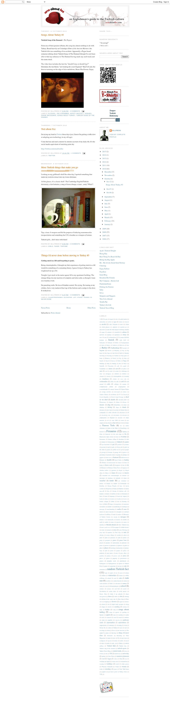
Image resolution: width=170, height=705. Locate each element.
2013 (104, 158)
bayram (102, 350)
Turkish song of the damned (107, 648)
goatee (108, 450)
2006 (104, 239)
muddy (125, 519)
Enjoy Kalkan (104, 268)
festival (102, 431)
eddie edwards (112, 412)
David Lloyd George (117, 397)
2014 (104, 155)
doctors (102, 405)
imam (113, 473)
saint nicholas (103, 583)
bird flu (114, 353)
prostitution (123, 558)
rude (120, 578)
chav (101, 374)
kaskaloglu (123, 483)
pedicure (124, 543)
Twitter (59, 134)
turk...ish (114, 643)
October (108, 178)
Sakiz (111, 583)
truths (107, 643)
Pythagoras (103, 563)
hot (123, 465)
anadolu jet (123, 327)
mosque (123, 517)
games (127, 442)
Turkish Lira (122, 646)
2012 (104, 162)
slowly (110, 607)
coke (117, 381)
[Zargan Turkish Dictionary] (105, 112)
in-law (120, 473)
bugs (124, 361)
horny (101, 465)
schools (102, 589)
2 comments (75, 244)
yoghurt (104, 672)
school (123, 586)
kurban (114, 494)
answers (102, 335)
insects (127, 473)
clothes (115, 379)
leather (119, 499)
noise (103, 530)
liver (101, 504)
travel (127, 641)
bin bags (107, 353)
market (110, 507)
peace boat (122, 540)
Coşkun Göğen (125, 389)
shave (110, 596)
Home (69, 308)
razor (121, 573)
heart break (118, 460)
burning (114, 363)
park (119, 538)
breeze (113, 361)
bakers (108, 345)
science (109, 589)
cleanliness (105, 379)
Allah (127, 324)
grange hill (118, 452)
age (115, 322)
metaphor (119, 512)
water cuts (115, 661)
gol (122, 450)
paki (101, 538)
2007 (104, 235)
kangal (108, 483)
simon (103, 604)
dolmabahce (117, 405)
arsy (105, 337)
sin (108, 604)
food (117, 437)
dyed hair (109, 410)
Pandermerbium (105, 284)
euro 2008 (115, 420)
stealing (120, 615)
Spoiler (102, 615)
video (115, 659)
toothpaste (102, 641)
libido (112, 501)
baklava (115, 345)
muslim (102, 525)
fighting (124, 431)
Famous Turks (108, 425)
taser (56, 246)
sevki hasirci (122, 591)
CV (120, 394)
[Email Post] (83, 111)
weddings (109, 664)
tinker (109, 638)
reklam (104, 575)
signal (121, 602)
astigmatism (112, 337)
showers (114, 602)
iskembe (118, 478)
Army (124, 335)
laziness (112, 499)
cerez (110, 371)
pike (101, 548)
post (117, 553)
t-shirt (109, 628)
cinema (102, 376)
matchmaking (110, 509)
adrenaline (102, 322)
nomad (109, 530)
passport (107, 540)
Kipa (114, 488)
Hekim (104, 463)
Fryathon (103, 272)
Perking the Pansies (107, 287)
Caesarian (110, 366)
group (118, 455)
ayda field (123, 340)
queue (106, 566)
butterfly (102, 366)
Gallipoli (119, 442)
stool (115, 617)
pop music (110, 553)
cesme (117, 371)
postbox (102, 556)
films (101, 434)
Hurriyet (103, 468)
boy (120, 358)
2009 (104, 228)
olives (125, 535)
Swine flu (102, 628)
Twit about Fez (48, 129)
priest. (101, 558)
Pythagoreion (112, 563)
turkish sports (122, 648)
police (125, 551)
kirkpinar (120, 488)
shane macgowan (48, 115)
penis (101, 545)
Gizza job (119, 447)
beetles (110, 350)
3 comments (75, 111)
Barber (104, 347)
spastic (117, 612)
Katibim (102, 486)
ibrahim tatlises (104, 470)
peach (101, 543)
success (117, 620)
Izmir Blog (103, 275)
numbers (110, 532)
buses (125, 363)
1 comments (76, 153)
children (124, 374)
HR (128, 465)
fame (127, 423)
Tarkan (115, 628)
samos (125, 583)
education (122, 412)
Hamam (102, 460)
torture (64, 246)
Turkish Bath (111, 646)
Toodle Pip (103, 302)
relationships (112, 575)
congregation (122, 387)
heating (126, 460)
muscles (118, 522)
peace (114, 540)
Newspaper (115, 527)
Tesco (113, 630)
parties (125, 538)
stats (114, 615)
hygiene (125, 468)
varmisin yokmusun (122, 656)
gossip (103, 452)
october (119, 535)
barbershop (115, 348)
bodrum (116, 356)
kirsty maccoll (77, 113)
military (108, 514)
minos (119, 514)
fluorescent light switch (106, 437)
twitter (51, 155)
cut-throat (113, 394)
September (108, 197)
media (119, 509)
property (115, 558)
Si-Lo (102, 293)
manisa (103, 507)
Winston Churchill (107, 666)
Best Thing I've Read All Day (110, 256)
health (109, 460)
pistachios (120, 548)
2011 (104, 165)
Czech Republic (104, 397)
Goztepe (109, 452)
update (104, 656)
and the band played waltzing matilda (118, 329)
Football (123, 437)
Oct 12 (109, 181)
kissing (114, 491)
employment (103, 418)
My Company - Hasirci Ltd (109, 281)
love (106, 504)
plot (106, 551)
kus (119, 494)
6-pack (111, 319)
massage (102, 509)
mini (114, 514)
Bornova (107, 358)
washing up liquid (105, 661)
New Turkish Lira (124, 525)
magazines (118, 504)
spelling (124, 612)
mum (112, 522)
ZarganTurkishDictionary (114, 113)
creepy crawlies (106, 392)
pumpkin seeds (111, 561)
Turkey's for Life (105, 305)
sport (108, 615)
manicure (126, 504)
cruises (125, 392)
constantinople (104, 389)
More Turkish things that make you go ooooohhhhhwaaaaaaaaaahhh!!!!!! (59, 169)
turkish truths (117, 651)
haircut (115, 457)
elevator (68, 297)
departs (111, 402)
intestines (102, 478)
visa (120, 659)
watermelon (123, 661)
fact (114, 423)
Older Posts (92, 308)
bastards (124, 348)
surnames (111, 625)
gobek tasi (116, 450)
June (106, 207)
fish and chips (117, 434)
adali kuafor (123, 319)
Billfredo (116, 130)
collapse (116, 384)
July (106, 203)
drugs (117, 407)
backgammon (125, 343)
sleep (127, 604)
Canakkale (103, 369)
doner (125, 405)
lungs (111, 504)
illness (107, 473)
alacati (127, 322)
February (108, 221)
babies (117, 343)
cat (106, 371)
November (108, 175)
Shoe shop (121, 599)
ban (128, 345)
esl (108, 420)
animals (109, 332)
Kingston (108, 488)
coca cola (123, 379)
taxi (126, 628)
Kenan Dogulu (112, 486)
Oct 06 (109, 192)
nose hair (102, 532)
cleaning (126, 376)
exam (122, 420)
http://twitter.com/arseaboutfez (52, 149)
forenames (102, 439)
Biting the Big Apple (107, 259)
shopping (106, 602)
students (126, 617)
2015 (104, 151)
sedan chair (112, 591)
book (101, 358)
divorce (124, 402)
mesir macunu (110, 512)
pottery (109, 556)
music (125, 522)
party (101, 540)
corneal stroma (114, 389)
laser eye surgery (122, 496)
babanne (110, 343)
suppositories (103, 625)
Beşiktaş (116, 350)
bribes (119, 361)
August (107, 200)
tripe (102, 643)
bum (108, 363)
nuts (125, 532)
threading (119, 635)
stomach (109, 617)
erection (120, 418)
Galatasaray (111, 442)
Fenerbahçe (123, 428)
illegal (120, 470)
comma (124, 384)
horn (125, 463)
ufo (106, 654)
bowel (114, 358)
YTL (101, 674)
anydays (109, 335)
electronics (116, 415)
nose (114, 530)
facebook (108, 423)
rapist (111, 573)
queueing (112, 566)
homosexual (112, 463)
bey (123, 350)
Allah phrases (106, 327)
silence (127, 602)
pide (126, 545)
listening (124, 501)
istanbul (102, 480)
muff (101, 522)
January (107, 224)
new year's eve (105, 527)
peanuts (108, 543)
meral (101, 512)
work (101, 669)
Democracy (103, 402)
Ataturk (111, 339)
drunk (124, 407)
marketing (117, 507)
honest (120, 463)
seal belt (117, 589)
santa (101, 586)
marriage (124, 507)
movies (118, 519)
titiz (114, 638)
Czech (125, 394)
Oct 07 (109, 189)
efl (128, 412)
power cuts (117, 556)
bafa (103, 345)
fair (119, 423)
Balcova (122, 345)
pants (106, 538)
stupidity (110, 620)
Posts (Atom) (55, 313)
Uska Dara (111, 656)
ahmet (120, 322)
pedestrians (116, 543)
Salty (101, 290)
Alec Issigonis (113, 324)
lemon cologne (104, 501)
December (108, 172)
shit (121, 596)
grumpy (125, 455)
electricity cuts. (106, 415)
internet (124, 475)
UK (111, 654)
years (115, 669)
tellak (108, 630)
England (112, 418)
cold (122, 381)
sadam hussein (117, 581)
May (106, 210)
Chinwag (103, 265)
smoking (117, 607)
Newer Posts (45, 308)
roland (109, 578)
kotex (107, 494)
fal (123, 423)
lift (74, 297)
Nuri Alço (118, 532)
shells (116, 596)
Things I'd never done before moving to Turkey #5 (65, 255)
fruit (128, 439)
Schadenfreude (114, 586)
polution (102, 553)
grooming (102, 455)
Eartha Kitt (124, 410)
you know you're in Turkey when (117, 672)
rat (116, 573)
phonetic (113, 545)
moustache (111, 519)
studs (103, 620)
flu (125, 434)
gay (113, 444)
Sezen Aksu (103, 594)
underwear (117, 654)
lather (106, 499)
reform (127, 573)
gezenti (103, 447)
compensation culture (106, 387)
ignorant (113, 470)
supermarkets (111, 622)
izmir (111, 480)
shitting (127, 596)
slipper (103, 607)
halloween (124, 457)
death (113, 399)
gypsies (102, 457)
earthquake (103, 412)
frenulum (121, 439)
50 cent (105, 319)
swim (125, 625)
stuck (79, 297)
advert (109, 322)
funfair (103, 442)
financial (107, 434)
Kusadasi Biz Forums (107, 277)
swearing (119, 625)
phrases (120, 545)
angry (103, 332)
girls (50, 246)
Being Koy (103, 253)
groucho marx (111, 455)
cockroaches (103, 381)
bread (107, 361)
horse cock (108, 465)
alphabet (115, 327)
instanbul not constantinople (110, 475)
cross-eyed (117, 392)
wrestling (108, 669)
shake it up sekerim (116, 594)
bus (120, 363)
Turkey (121, 643)
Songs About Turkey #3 (52, 34)
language (112, 496)
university (126, 654)
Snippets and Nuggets (107, 296)
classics (108, 376)
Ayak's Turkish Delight (108, 250)
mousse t (102, 519)
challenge (124, 371)
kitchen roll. (123, 491)
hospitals (117, 465)
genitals (119, 444)
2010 (104, 169)
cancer (110, 369)
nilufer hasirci (125, 527)
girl (109, 447)
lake (101, 496)
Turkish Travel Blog (107, 308)
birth (120, 353)
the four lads (121, 630)
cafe (118, 366)
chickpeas (108, 374)
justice (101, 483)
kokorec (102, 494)
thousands (110, 635)
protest (101, 561)
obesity (102, 535)
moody (115, 517)
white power (125, 664)
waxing (102, 664)
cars (101, 371)
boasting (109, 356)
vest (103, 659)
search (124, 589)
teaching (102, 630)
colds (108, 384)
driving (110, 407)
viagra (109, 659)
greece (125, 452)
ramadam (102, 569)
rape (106, 573)
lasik (101, 499)
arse (101, 337)
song (114, 609)
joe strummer (63, 113)
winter (117, 666)
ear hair (116, 410)
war (126, 659)
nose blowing (123, 530)
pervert (107, 545)
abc (117, 319)
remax (121, 575)
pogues (88, 113)
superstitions (122, 622)
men (125, 509)
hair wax (108, 457)
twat (125, 651)
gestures (126, 444)
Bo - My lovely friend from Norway (112, 263)
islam (125, 478)
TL (118, 638)
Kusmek (124, 494)
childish (116, 374)
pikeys (106, 548)
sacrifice (108, 581)
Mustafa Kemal (111, 525)
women (124, 666)
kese (121, 486)
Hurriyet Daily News (114, 468)
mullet (106, 522)
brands (101, 361)
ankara (124, 332)
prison (108, 558)
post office (124, 553)
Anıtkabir (117, 332)
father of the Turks (112, 428)
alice (121, 324)
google (127, 450)
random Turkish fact (118, 569)
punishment (123, 561)
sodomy (125, 607)
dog (109, 404)
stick (103, 617)
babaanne (102, 343)
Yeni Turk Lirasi (124, 669)
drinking (102, 407)
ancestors (102, 329)
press (124, 556)
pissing (113, 548)
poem (111, 551)
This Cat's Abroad (106, 299)
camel (124, 366)
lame (106, 496)
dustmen (102, 410)
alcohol (52, 113)
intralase (110, 478)
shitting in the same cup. (108, 599)
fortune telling (112, 439)
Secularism (103, 591)
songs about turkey (66, 115)
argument (117, 335)
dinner (118, 402)
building (102, 363)
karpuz (115, 483)
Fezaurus (111, 431)
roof (115, 578)
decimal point (123, 400)
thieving (113, 633)
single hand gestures (117, 604)
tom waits (124, 638)
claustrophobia (55, 297)
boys (125, 358)
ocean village (110, 535)
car (117, 368)
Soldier (107, 609)
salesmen (117, 583)
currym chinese (104, 394)
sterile (127, 615)
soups (110, 612)
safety (125, 581)
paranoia (112, 538)
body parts (124, 356)
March (107, 217)
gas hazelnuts (106, 444)
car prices (124, 369)
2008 (104, 232)
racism (120, 566)
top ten (110, 641)
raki (125, 566)
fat (121, 426)
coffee (112, 381)
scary (106, 586)
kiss (108, 491)
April (107, 214)
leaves (125, 499)
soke (101, 609)
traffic (121, 641)
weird (117, 664)
